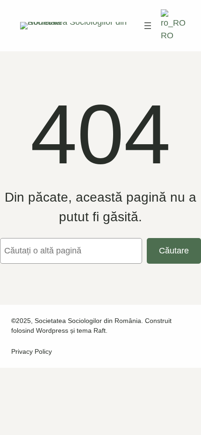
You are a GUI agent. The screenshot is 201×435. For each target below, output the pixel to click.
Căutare (174, 250)
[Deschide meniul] (147, 25)
